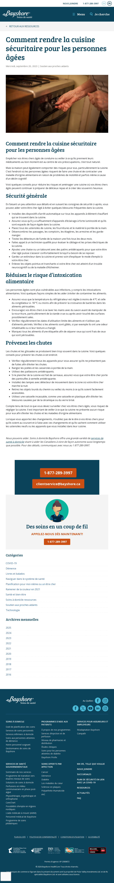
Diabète (45, 779)
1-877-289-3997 (91, 3)
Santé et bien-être (16, 594)
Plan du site (20, 837)
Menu (78, 14)
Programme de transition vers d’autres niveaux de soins (20, 777)
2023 (8, 638)
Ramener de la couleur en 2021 (23, 589)
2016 (8, 674)
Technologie (13, 610)
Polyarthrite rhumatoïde (52, 790)
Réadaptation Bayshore (88, 729)
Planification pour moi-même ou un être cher (31, 584)
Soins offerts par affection (51, 765)
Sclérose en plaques (51, 787)
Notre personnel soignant (18, 744)
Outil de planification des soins (20, 726)
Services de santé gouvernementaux (16, 765)
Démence (11, 568)
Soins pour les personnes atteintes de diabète (53, 752)
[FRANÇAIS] (109, 3)
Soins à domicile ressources (21, 599)
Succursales (84, 774)
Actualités (83, 792)
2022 (8, 643)
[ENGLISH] (104, 3)
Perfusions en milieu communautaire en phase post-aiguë (21, 789)
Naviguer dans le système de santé (25, 579)
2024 (8, 633)
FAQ (79, 798)
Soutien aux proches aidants (54, 66)
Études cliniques (49, 746)
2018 (8, 664)
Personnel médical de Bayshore (21, 816)
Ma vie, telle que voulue (91, 763)
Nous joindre (70, 3)
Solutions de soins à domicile (20, 782)
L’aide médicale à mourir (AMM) (21, 813)
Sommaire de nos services (18, 772)
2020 (8, 653)
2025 (8, 627)
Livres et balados (15, 573)
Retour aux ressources (24, 26)
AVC (43, 794)
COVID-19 (11, 563)
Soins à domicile (15, 721)
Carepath (81, 733)
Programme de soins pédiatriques (16, 822)
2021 (8, 648)
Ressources (83, 787)
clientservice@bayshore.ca (58, 484)
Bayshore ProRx (49, 757)
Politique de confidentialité (43, 837)
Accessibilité (94, 837)
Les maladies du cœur (52, 783)
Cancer (44, 772)
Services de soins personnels (19, 730)
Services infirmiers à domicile (20, 734)
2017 (8, 669)
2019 (8, 659)
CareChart (10, 802)
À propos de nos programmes (55, 729)
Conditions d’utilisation (72, 837)
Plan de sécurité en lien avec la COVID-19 (90, 781)
